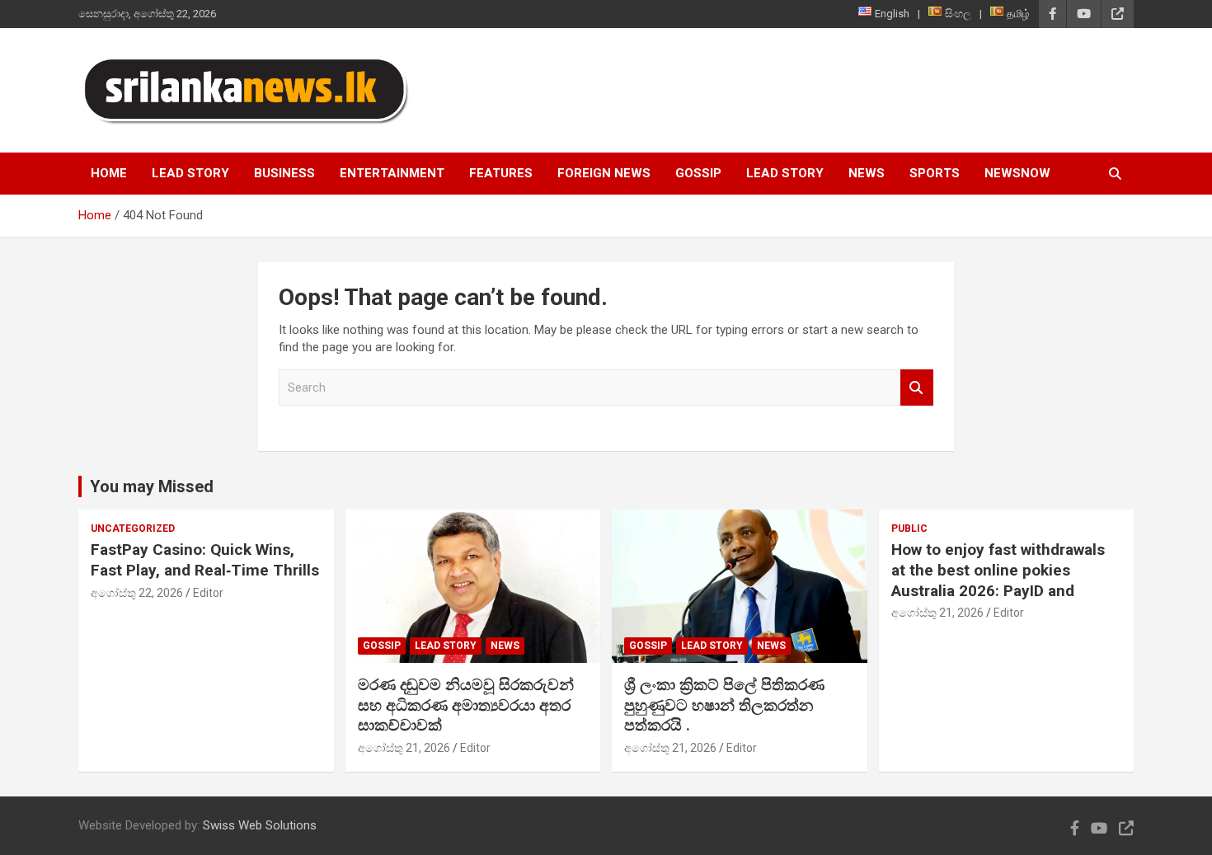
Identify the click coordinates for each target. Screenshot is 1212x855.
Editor (208, 592)
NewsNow (1017, 173)
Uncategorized (133, 528)
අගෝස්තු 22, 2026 (137, 592)
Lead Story (190, 173)
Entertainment (392, 173)
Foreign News (604, 173)
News (866, 173)
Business (284, 173)
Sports (934, 173)
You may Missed (152, 486)
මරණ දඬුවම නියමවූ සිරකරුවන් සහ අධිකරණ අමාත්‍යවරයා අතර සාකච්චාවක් (466, 705)
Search (916, 387)
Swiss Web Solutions (260, 825)
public (909, 528)
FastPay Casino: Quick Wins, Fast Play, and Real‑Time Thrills (205, 560)
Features (501, 173)
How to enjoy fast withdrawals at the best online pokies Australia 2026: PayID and (998, 569)
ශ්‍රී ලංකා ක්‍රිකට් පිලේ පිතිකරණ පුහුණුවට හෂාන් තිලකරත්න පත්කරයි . (724, 705)
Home (109, 173)
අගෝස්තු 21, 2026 (404, 747)
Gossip (698, 173)
